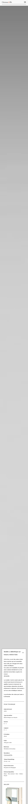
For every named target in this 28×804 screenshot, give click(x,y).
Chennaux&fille (8, 755)
